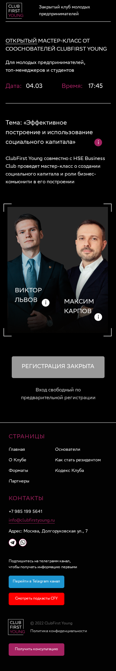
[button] (36, 649)
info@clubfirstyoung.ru (32, 520)
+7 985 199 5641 (25, 511)
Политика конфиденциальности (58, 631)
